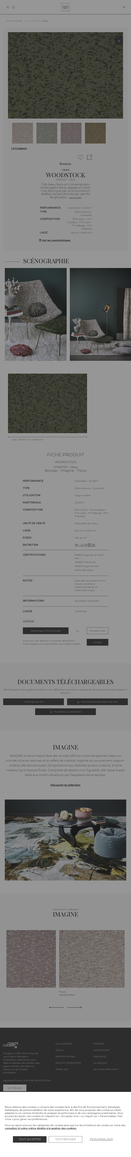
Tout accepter (30, 1139)
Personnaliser (101, 1139)
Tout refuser (65, 1139)
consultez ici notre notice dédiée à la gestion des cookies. (41, 1128)
